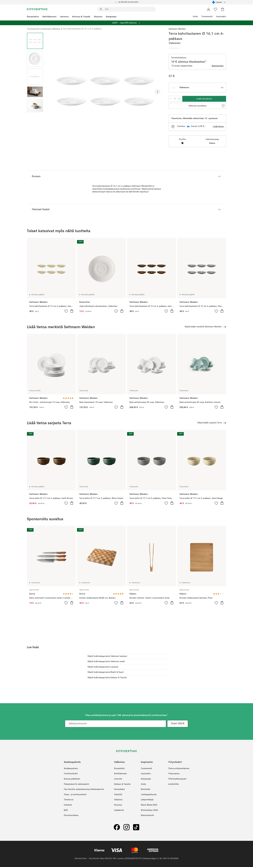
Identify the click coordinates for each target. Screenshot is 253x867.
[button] (174, 48)
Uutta (195, 17)
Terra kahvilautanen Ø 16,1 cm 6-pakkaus (82, 29)
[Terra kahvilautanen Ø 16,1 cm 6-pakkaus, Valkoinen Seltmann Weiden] (105, 91)
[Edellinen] (53, 92)
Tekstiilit (118, 794)
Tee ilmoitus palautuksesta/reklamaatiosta (84, 789)
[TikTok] (136, 827)
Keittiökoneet (49, 16)
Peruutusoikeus (71, 815)
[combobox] (219, 2)
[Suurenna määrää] (179, 99)
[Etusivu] (37, 9)
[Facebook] (117, 827)
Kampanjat (111, 16)
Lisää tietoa (218, 126)
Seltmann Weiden (51, 29)
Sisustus (98, 16)
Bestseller (145, 789)
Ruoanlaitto (33, 16)
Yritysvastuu (174, 774)
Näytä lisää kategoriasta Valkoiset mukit (106, 661)
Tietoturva (68, 800)
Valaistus (118, 800)
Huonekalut (119, 789)
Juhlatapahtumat (149, 794)
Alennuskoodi (147, 815)
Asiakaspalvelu (71, 768)
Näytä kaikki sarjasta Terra (209, 423)
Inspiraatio (221, 17)
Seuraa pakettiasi (72, 779)
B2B (66, 810)
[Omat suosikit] (215, 9)
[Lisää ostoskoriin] (71, 311)
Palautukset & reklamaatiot (76, 784)
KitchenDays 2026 (149, 810)
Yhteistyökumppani (177, 779)
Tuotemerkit (207, 17)
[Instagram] (126, 827)
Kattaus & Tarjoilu (81, 16)
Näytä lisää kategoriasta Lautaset (103, 667)
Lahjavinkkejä (147, 800)
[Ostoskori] (222, 9)
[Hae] (101, 9)
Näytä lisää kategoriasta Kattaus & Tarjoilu (107, 678)
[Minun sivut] (208, 9)
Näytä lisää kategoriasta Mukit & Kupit (106, 672)
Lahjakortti (119, 810)
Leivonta (64, 16)
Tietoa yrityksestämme (178, 768)
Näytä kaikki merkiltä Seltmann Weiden (203, 327)
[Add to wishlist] (66, 311)
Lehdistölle (173, 784)
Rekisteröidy (218, 66)
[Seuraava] (157, 92)
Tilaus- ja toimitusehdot (75, 794)
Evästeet (68, 805)
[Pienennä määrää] (171, 99)
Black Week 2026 (149, 805)
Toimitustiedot (71, 774)
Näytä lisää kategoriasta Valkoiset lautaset (107, 656)
